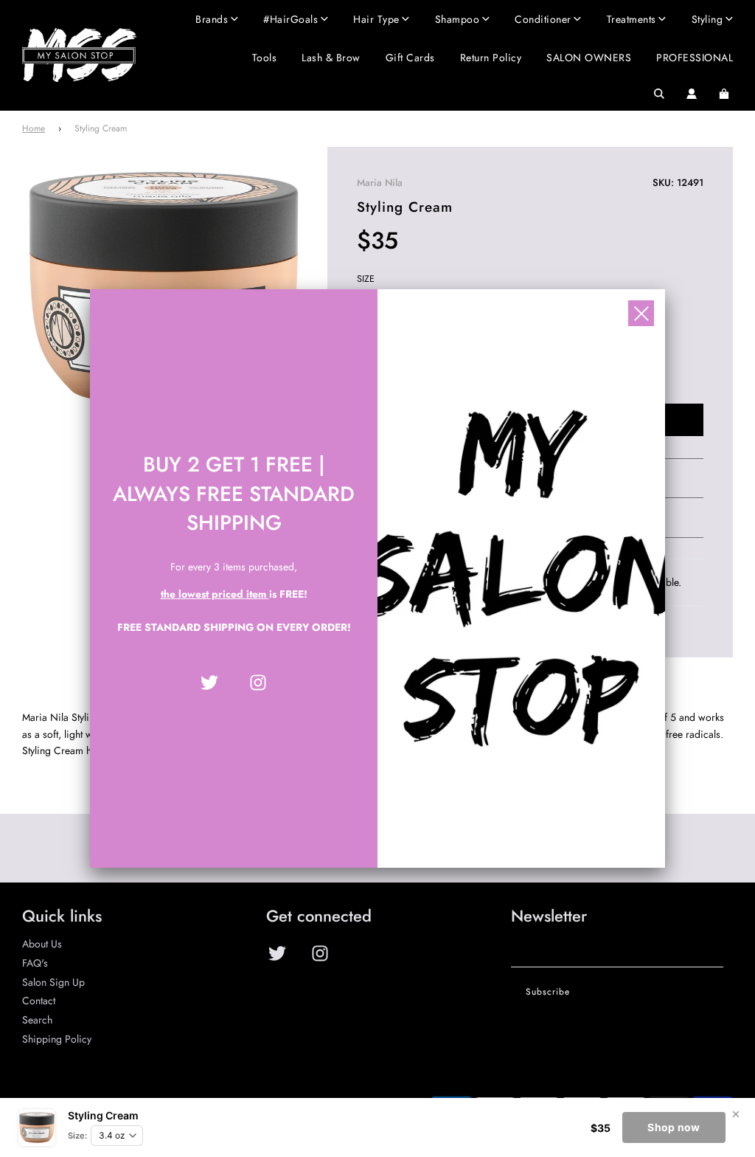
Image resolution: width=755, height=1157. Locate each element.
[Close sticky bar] (736, 1114)
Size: (77, 1135)
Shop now (673, 1127)
